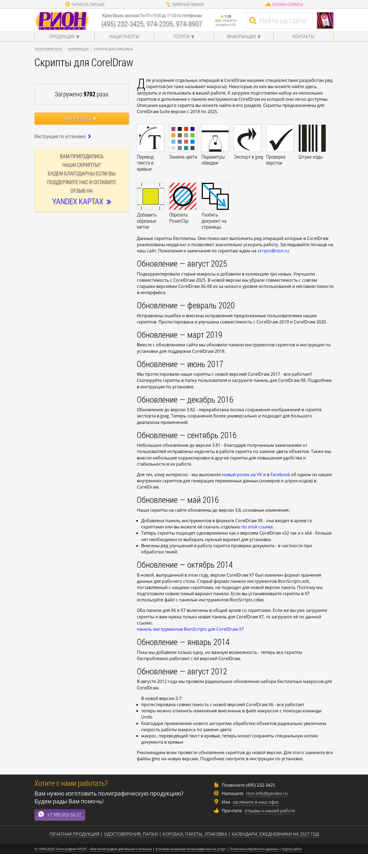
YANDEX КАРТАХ (79, 201)
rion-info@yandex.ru (267, 793)
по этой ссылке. (257, 527)
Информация (241, 36)
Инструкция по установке (60, 136)
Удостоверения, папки (131, 834)
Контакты (303, 36)
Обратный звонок (188, 4)
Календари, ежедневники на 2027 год (275, 834)
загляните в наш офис (256, 802)
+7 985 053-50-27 (64, 814)
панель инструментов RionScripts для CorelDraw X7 (190, 629)
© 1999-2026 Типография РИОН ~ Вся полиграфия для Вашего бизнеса (93, 848)
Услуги (181, 36)
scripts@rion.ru (273, 251)
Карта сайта (291, 848)
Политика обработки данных (254, 848)
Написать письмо (88, 4)
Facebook (280, 474)
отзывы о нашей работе (270, 811)
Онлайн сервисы (287, 4)
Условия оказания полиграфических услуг (190, 848)
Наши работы (124, 36)
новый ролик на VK (242, 474)
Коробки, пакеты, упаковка (194, 834)
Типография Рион (48, 49)
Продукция (61, 36)
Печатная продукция (74, 834)
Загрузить (78, 118)
